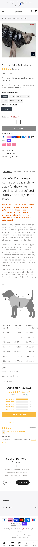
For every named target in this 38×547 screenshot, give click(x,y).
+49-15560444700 (13, 2)
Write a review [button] (19, 414)
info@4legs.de (27, 2)
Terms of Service (24, 535)
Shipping (17, 78)
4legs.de (12, 151)
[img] (7, 428)
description (7, 171)
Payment (17, 171)
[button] (7, 69)
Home (4, 18)
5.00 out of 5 (24, 392)
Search (12, 535)
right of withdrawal (20, 538)
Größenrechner (29, 171)
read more (19, 88)
